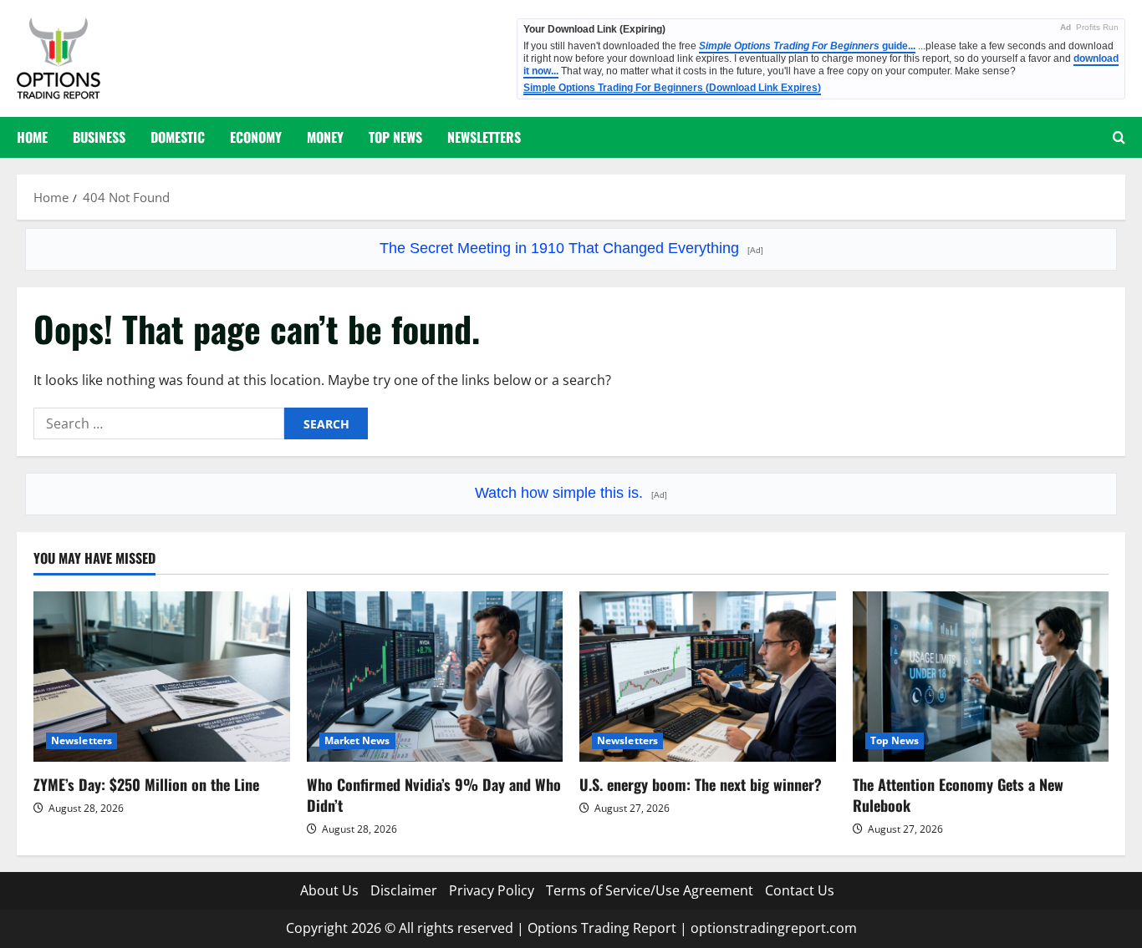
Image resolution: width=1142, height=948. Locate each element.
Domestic (177, 137)
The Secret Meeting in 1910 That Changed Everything (571, 248)
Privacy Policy (491, 890)
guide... (807, 46)
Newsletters (484, 137)
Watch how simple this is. (571, 492)
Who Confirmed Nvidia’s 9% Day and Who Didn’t (434, 794)
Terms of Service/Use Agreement (649, 890)
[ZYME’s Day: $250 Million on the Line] (161, 676)
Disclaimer (403, 890)
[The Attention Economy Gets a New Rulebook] (981, 676)
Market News (357, 740)
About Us (329, 890)
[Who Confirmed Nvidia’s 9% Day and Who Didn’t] (435, 676)
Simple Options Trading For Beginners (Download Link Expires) (672, 88)
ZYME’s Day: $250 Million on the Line (146, 784)
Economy (256, 137)
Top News (395, 137)
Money (325, 137)
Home (32, 137)
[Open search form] (1119, 137)
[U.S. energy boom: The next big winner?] (707, 676)
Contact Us (799, 890)
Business (99, 137)
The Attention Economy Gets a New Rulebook (958, 794)
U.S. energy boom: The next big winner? (700, 784)
